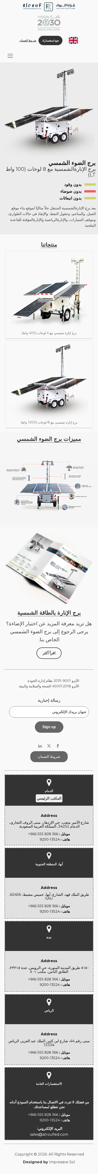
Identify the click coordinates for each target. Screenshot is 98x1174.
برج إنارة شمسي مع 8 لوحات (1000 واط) (49, 422)
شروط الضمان (27, 40)
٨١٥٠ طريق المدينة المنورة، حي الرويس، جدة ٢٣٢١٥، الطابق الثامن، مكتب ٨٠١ (49, 970)
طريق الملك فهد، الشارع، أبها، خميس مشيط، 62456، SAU (49, 897)
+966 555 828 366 (43, 834)
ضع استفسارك (50, 40)
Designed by (35, 1162)
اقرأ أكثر (49, 653)
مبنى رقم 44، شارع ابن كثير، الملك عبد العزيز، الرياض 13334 (49, 1043)
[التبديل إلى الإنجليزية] (73, 40)
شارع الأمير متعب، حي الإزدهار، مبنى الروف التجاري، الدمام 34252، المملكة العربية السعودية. (49, 825)
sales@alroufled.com (49, 1134)
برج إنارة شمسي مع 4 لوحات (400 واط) (49, 333)
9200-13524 (50, 839)
